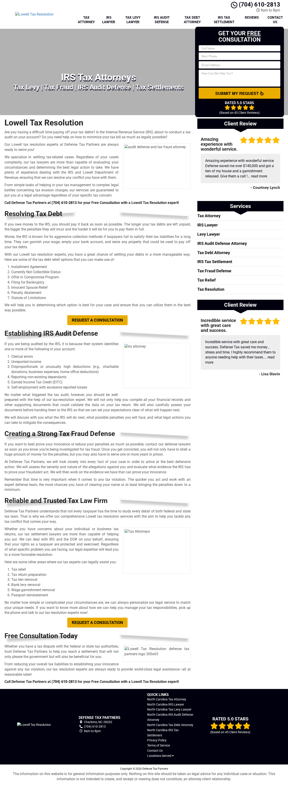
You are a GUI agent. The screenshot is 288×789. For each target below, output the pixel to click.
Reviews (252, 18)
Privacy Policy (156, 740)
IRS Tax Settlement (224, 20)
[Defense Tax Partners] (33, 724)
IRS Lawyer (108, 20)
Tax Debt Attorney (192, 20)
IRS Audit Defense (162, 20)
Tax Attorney (86, 20)
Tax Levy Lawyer (132, 20)
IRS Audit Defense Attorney (222, 243)
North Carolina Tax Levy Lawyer (169, 709)
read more (259, 176)
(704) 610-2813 (258, 4)
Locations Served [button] (159, 756)
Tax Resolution (210, 289)
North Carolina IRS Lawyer (165, 704)
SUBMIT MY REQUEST (237, 93)
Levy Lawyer (208, 234)
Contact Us (275, 20)
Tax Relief (206, 280)
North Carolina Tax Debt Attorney (170, 725)
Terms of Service (158, 745)
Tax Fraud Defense (214, 270)
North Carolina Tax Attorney (166, 699)
